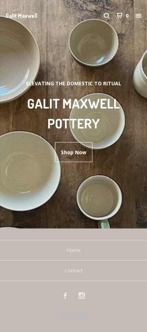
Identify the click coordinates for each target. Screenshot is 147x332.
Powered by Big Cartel (73, 316)
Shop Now (73, 152)
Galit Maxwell (21, 15)
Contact (74, 270)
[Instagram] (81, 296)
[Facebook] (65, 296)
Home (73, 250)
